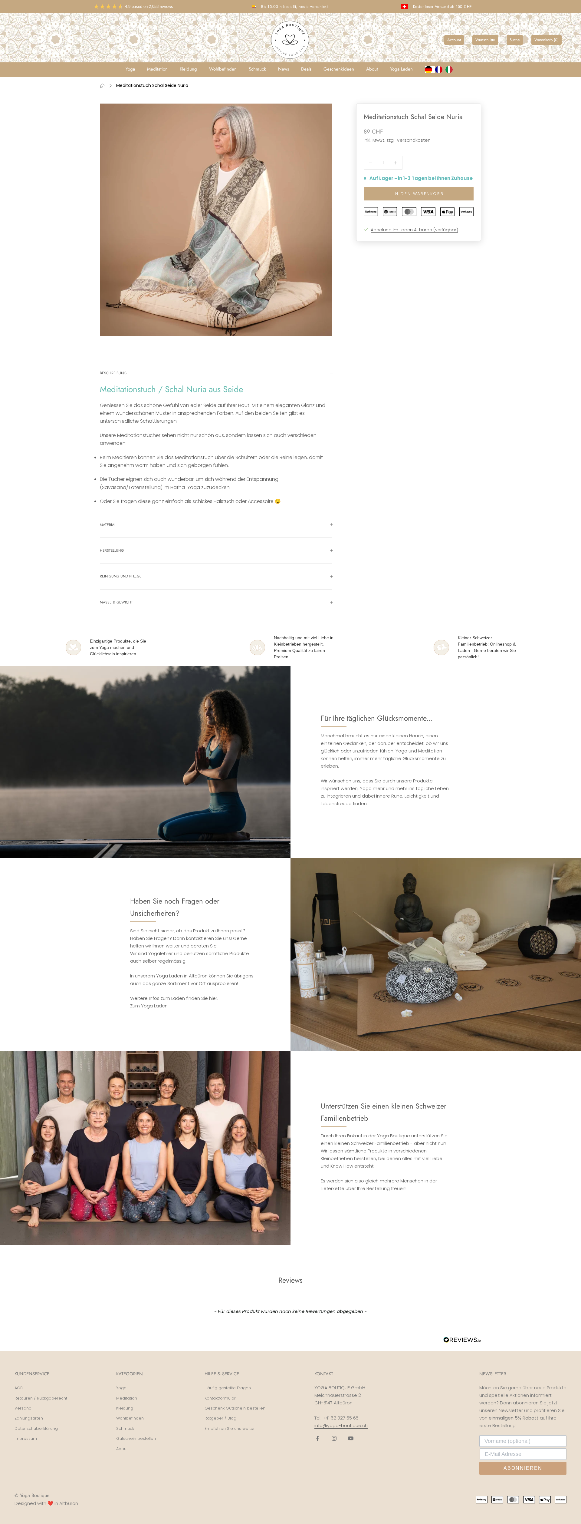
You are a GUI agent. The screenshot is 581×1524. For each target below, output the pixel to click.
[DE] (430, 69)
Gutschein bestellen (136, 1438)
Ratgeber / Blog (220, 1418)
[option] (440, 69)
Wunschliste (485, 40)
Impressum (26, 1438)
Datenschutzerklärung (36, 1428)
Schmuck (257, 69)
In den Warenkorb (419, 194)
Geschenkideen (338, 69)
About (372, 69)
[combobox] (430, 69)
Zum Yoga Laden (149, 1006)
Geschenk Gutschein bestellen (235, 1408)
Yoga (130, 69)
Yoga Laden (401, 69)
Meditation (157, 69)
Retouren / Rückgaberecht (41, 1398)
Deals (306, 69)
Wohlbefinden (223, 69)
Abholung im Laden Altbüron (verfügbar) (414, 230)
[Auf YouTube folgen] (351, 1438)
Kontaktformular (220, 1398)
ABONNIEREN (523, 1468)
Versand (23, 1408)
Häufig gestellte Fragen (228, 1388)
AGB (19, 1388)
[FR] (440, 69)
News (283, 69)
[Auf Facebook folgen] (317, 1438)
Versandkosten (414, 140)
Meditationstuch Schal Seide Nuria (152, 85)
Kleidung (188, 69)
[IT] (450, 69)
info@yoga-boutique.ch (341, 1425)
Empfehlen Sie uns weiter (230, 1428)
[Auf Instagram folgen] (334, 1438)
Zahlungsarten (29, 1418)
